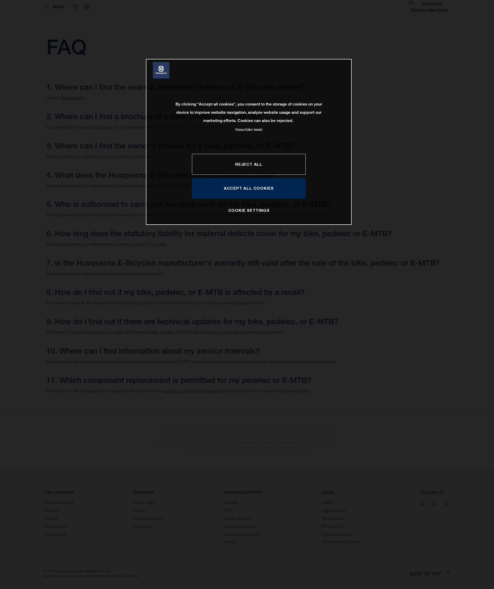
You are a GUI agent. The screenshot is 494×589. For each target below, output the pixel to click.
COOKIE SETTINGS (249, 210)
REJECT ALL (248, 164)
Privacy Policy (243, 129)
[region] (249, 142)
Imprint (258, 129)
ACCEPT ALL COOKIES (249, 188)
